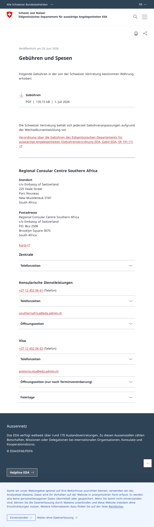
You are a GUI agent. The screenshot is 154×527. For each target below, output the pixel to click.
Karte (23, 245)
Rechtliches (116, 506)
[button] (147, 463)
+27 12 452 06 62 (31, 348)
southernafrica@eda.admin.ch (40, 313)
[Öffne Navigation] (144, 17)
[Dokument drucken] (135, 33)
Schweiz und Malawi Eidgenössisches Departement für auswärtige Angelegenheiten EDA (63, 14)
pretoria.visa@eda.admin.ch (39, 371)
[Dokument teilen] (144, 33)
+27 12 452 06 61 (31, 290)
